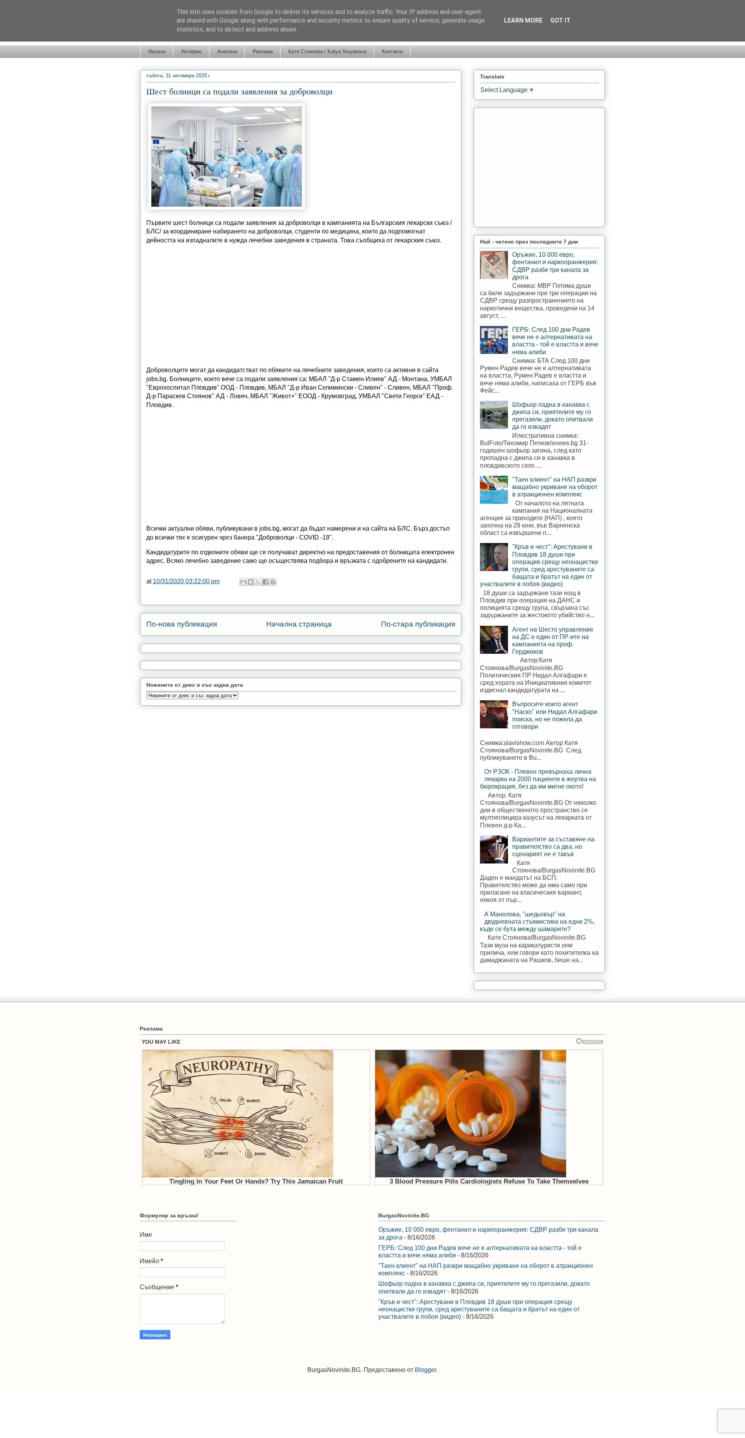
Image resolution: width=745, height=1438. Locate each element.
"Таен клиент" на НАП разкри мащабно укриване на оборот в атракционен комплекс (555, 487)
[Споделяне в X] (258, 582)
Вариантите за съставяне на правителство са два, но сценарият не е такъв (553, 846)
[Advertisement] (300, 305)
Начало (157, 51)
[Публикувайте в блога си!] (251, 582)
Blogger (425, 1370)
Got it (560, 20)
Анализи (227, 51)
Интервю (191, 51)
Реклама (263, 51)
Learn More (523, 20)
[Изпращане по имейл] (243, 582)
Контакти (392, 51)
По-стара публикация (418, 624)
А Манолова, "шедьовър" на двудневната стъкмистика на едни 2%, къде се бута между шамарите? (537, 921)
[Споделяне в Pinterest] (273, 582)
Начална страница (299, 624)
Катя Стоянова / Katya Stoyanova (327, 51)
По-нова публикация (181, 624)
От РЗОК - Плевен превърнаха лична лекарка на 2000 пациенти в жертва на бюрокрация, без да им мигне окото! (538, 779)
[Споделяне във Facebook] (265, 582)
